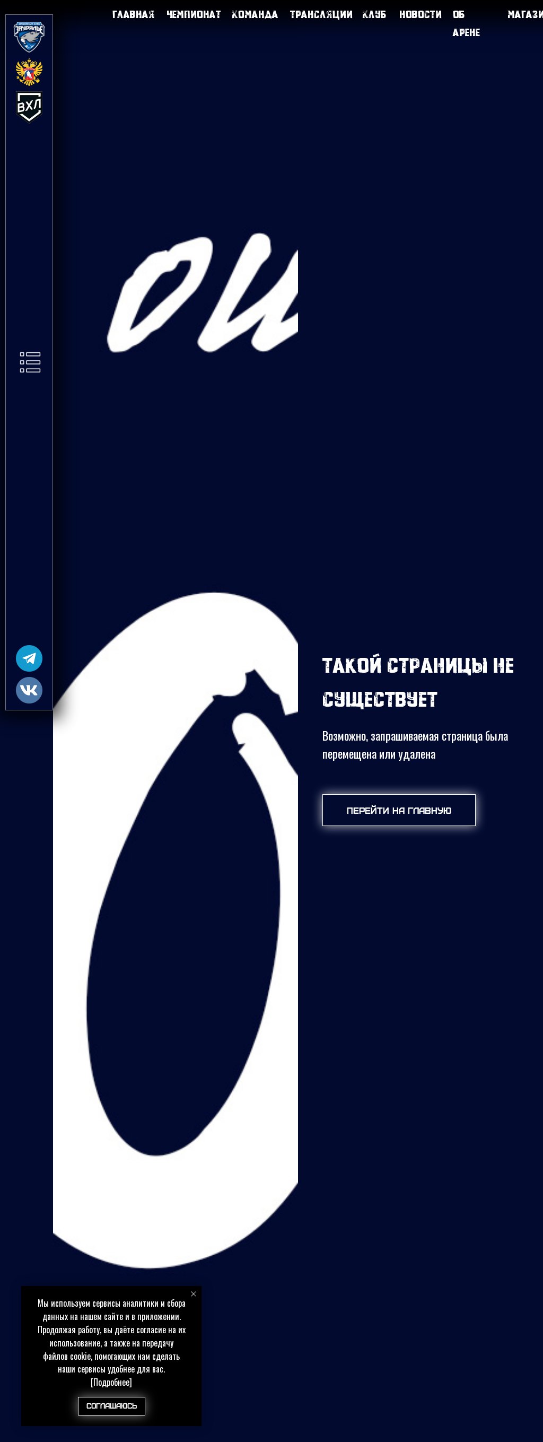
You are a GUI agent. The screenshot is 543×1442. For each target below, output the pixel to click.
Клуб (375, 14)
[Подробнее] (111, 1382)
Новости (420, 14)
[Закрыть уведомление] (193, 1294)
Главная (133, 14)
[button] (30, 362)
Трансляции (321, 14)
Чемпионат (194, 14)
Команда (255, 14)
